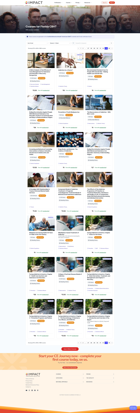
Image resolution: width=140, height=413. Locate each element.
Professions (58, 2)
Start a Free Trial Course (70, 367)
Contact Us (28, 387)
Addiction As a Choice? (65, 70)
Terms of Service (30, 378)
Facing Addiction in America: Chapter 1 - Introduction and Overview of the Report (98, 317)
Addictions (50, 54)
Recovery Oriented (35, 84)
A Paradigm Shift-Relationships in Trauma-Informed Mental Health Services (39, 190)
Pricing (77, 2)
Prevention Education (93, 290)
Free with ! (44, 90)
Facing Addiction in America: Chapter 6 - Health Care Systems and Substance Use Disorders (40, 275)
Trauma (32, 207)
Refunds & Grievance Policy (32, 384)
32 (103, 48)
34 (109, 48)
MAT (97, 248)
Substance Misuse (35, 86)
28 (91, 48)
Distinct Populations (64, 123)
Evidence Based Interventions (102, 288)
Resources (87, 2)
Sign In (112, 2)
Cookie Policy (29, 382)
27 (88, 48)
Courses (68, 2)
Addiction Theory (63, 86)
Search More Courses (70, 349)
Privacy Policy (29, 380)
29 (94, 48)
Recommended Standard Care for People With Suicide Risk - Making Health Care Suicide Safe (97, 71)
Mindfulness (71, 246)
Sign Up (105, 2)
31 (100, 48)
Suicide (90, 86)
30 (97, 48)
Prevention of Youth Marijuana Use (68, 112)
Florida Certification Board (85, 36)
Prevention (90, 248)
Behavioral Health (107, 54)
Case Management (46, 84)
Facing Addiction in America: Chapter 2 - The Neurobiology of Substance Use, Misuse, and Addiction (69, 317)
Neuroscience (91, 123)
